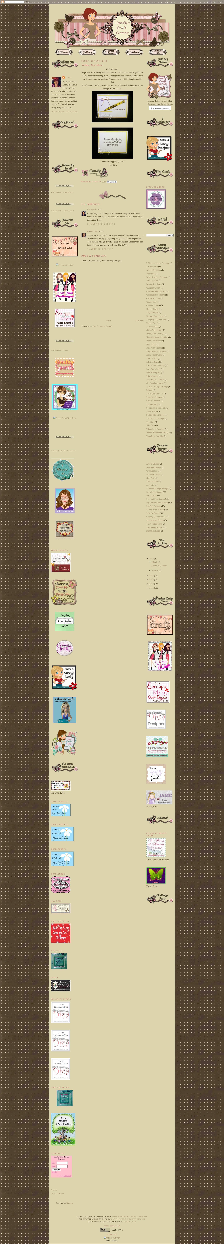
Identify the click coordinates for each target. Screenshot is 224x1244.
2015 (151, 558)
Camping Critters (153, 288)
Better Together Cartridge (156, 277)
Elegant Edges (152, 312)
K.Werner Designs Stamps (157, 488)
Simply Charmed (153, 401)
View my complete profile (64, 112)
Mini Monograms (153, 372)
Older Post (139, 320)
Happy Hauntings (153, 341)
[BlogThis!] (110, 182)
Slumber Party (152, 404)
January (155, 571)
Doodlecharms (152, 309)
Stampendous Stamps (155, 520)
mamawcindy (92, 231)
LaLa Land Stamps (154, 492)
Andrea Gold (129, 1222)
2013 (151, 580)
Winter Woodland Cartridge (157, 432)
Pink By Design (152, 513)
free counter (112, 1241)
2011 (151, 588)
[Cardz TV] (65, 512)
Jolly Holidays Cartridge (156, 351)
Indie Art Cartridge (154, 348)
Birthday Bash (152, 281)
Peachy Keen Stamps (155, 510)
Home (108, 320)
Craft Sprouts (151, 471)
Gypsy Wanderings (154, 330)
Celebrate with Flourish (156, 291)
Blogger (69, 1203)
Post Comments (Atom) (102, 326)
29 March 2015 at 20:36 (101, 224)
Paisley (149, 390)
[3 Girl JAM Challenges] (64, 301)
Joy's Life (150, 485)
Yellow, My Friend (159, 566)
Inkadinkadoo (152, 481)
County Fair (151, 302)
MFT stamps (151, 495)
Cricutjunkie (92, 209)
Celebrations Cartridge (155, 295)
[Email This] (108, 182)
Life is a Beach (152, 362)
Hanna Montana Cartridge (157, 337)
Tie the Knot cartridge (155, 418)
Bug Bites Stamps (153, 467)
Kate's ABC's (151, 358)
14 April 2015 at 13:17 (100, 249)
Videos (54, 1190)
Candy (68, 78)
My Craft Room (57, 1193)
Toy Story (150, 422)
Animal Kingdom (153, 270)
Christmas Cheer (153, 298)
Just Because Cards (154, 355)
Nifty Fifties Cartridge (155, 379)
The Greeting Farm (154, 524)
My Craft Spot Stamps (155, 499)
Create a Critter (152, 305)
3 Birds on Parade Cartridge (157, 263)
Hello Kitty (151, 344)
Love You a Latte (153, 369)
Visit (62, 192)
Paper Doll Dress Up (154, 394)
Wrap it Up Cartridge (155, 436)
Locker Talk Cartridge (155, 365)
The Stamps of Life (154, 527)
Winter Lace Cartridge (155, 429)
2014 (151, 576)
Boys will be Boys (154, 284)
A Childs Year (152, 267)
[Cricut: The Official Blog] (64, 418)
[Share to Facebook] (115, 182)
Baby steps (150, 274)
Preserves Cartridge (154, 397)
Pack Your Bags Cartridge (157, 387)
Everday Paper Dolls (154, 316)
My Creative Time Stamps (157, 503)
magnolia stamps (153, 531)
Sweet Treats (151, 411)
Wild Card (150, 425)
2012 (151, 584)
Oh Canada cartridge (154, 383)
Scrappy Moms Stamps (155, 517)
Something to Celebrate (156, 408)
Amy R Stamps (152, 464)
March (155, 562)
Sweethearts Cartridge (155, 415)
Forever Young (152, 327)
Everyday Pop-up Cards (156, 319)
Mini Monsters (152, 376)
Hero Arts (150, 478)
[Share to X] (113, 182)
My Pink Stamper (153, 506)
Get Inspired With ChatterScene (130, 1216)
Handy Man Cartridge (155, 334)
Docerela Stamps (153, 474)
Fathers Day (151, 323)
